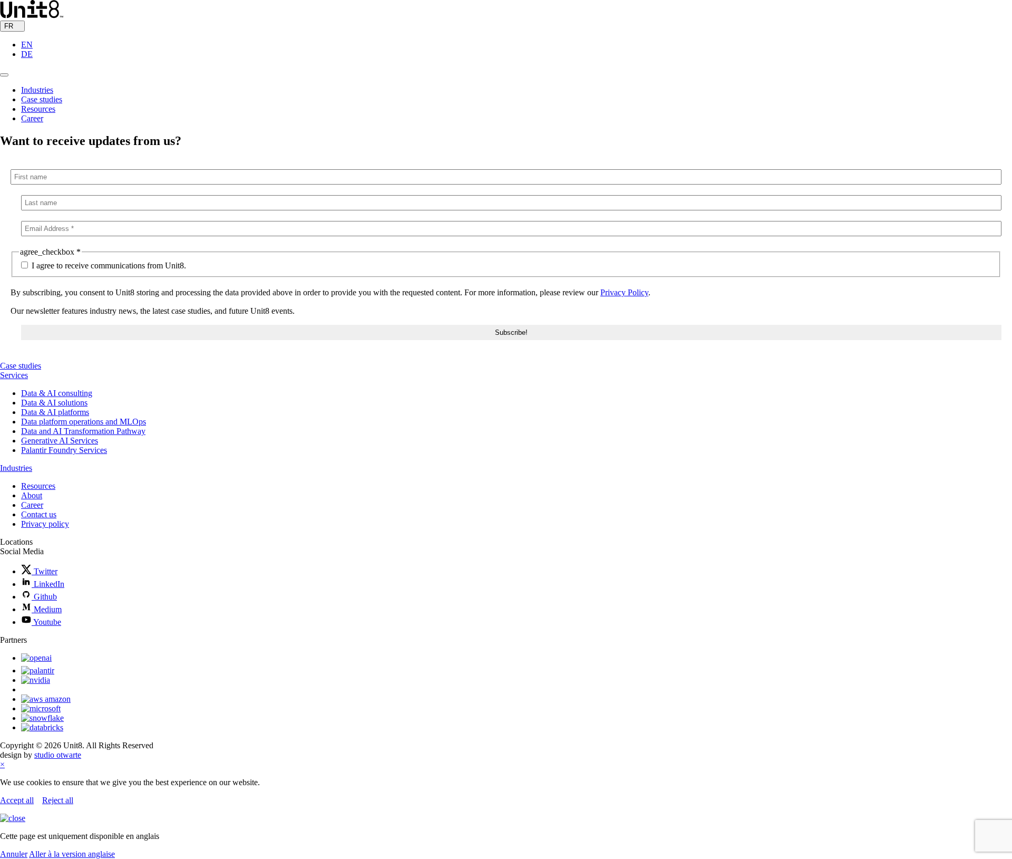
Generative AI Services (59, 440)
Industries (37, 89)
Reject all (57, 800)
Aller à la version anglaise (72, 854)
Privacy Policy (624, 292)
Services (14, 375)
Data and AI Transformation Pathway (83, 431)
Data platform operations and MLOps (83, 421)
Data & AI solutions (54, 402)
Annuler (13, 854)
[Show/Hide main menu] (4, 74)
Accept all (17, 800)
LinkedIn (48, 584)
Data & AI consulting (56, 393)
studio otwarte (57, 754)
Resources (38, 108)
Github (44, 596)
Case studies (41, 99)
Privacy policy (45, 523)
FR (9, 26)
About (31, 495)
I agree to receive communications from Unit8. (108, 265)
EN (27, 44)
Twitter (44, 571)
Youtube (46, 621)
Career (32, 118)
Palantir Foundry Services (64, 450)
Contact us (38, 514)
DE (27, 54)
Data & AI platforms (55, 412)
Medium (47, 609)
